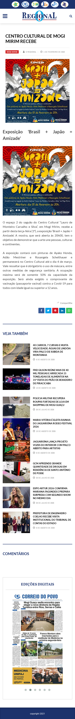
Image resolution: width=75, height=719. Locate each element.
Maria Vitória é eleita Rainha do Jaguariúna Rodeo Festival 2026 (52, 423)
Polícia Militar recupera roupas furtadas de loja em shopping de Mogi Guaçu (51, 401)
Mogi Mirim (12, 52)
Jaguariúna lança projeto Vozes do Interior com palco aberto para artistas (51, 445)
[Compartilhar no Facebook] (41, 310)
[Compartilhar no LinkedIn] (62, 310)
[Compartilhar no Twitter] (48, 310)
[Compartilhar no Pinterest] (55, 310)
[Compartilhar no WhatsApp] (69, 310)
